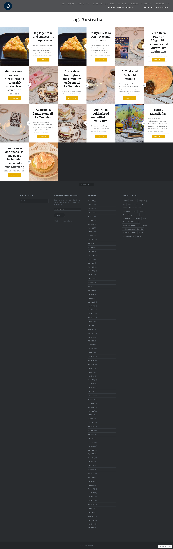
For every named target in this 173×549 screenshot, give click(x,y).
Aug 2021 (91, 411)
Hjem (63, 4)
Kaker (144, 218)
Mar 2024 (91, 290)
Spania (134, 232)
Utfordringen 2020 (128, 236)
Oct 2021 (91, 403)
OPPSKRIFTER (146, 4)
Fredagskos (126, 211)
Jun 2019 (91, 512)
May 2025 (91, 239)
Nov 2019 (91, 493)
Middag (145, 225)
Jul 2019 (90, 508)
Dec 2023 (91, 302)
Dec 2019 (91, 489)
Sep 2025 (91, 224)
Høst (141, 215)
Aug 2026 (91, 201)
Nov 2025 (91, 216)
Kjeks (124, 222)
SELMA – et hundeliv (116, 7)
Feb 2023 (91, 341)
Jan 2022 (91, 391)
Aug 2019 (91, 504)
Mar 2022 (91, 384)
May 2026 (91, 208)
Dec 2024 (91, 255)
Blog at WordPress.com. (86, 545)
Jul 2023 (90, 321)
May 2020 (91, 469)
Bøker (129, 204)
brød (124, 204)
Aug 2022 (91, 364)
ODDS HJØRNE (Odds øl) (160, 7)
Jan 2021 (91, 438)
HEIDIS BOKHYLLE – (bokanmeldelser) (124, 4)
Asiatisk (125, 200)
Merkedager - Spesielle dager (131, 225)
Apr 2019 (91, 520)
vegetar (139, 236)
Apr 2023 (91, 333)
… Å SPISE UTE (144, 7)
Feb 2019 (91, 528)
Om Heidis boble (82, 4)
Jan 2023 (91, 345)
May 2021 (91, 423)
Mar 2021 (91, 430)
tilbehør (140, 232)
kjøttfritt (131, 222)
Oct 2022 (91, 356)
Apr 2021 (91, 426)
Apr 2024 (91, 286)
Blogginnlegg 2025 (100, 4)
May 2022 (91, 376)
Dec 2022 (91, 348)
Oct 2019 (91, 496)
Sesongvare (126, 232)
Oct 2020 (91, 450)
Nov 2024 (91, 259)
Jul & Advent (136, 218)
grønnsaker (134, 215)
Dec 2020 (91, 442)
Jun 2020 (91, 465)
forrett (125, 208)
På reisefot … (131, 7)
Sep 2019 (91, 500)
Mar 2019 (91, 524)
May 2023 (91, 329)
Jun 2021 (91, 419)
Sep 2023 (91, 313)
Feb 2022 (91, 387)
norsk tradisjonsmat (129, 229)
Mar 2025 (91, 247)
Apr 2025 (91, 243)
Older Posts (86, 184)
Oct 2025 (91, 220)
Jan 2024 (91, 298)
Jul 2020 (90, 461)
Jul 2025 (90, 232)
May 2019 (91, 516)
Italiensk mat (126, 218)
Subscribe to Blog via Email (66, 195)
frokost (134, 211)
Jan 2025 (91, 251)
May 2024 (91, 282)
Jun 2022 (91, 372)
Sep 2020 (91, 454)
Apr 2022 (91, 380)
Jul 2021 (90, 415)
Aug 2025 (91, 228)
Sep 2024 (91, 267)
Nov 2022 (91, 352)
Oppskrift (140, 229)
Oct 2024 (91, 263)
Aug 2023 (91, 317)
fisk (142, 204)
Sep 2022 (91, 360)
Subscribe (59, 215)
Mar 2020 (91, 477)
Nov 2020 (91, 446)
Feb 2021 (91, 434)
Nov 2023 (91, 306)
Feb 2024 (91, 294)
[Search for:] (34, 201)
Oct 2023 (91, 310)
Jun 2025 (91, 236)
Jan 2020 (91, 485)
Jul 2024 (90, 275)
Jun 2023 (91, 325)
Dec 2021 (91, 395)
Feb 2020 (91, 481)
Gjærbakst (126, 215)
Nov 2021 (91, 399)
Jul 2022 (90, 368)
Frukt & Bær (142, 211)
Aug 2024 (91, 271)
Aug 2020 (91, 458)
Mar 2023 (91, 337)
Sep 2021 (91, 407)
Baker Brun (133, 200)
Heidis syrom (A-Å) (162, 4)
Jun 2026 (91, 204)
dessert (136, 204)
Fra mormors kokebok (135, 208)
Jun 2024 (91, 278)
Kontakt (70, 4)
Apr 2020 (91, 473)
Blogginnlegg (143, 200)
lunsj (137, 222)
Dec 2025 (91, 212)
